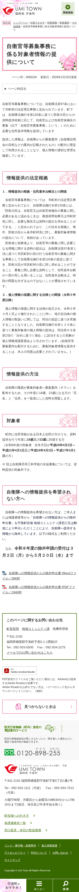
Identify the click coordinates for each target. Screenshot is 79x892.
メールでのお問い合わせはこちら (30, 652)
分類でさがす (37, 22)
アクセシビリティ (14, 852)
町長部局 (13, 629)
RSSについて (39, 852)
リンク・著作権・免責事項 (20, 845)
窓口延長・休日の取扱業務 (22, 830)
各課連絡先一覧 (15, 823)
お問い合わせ (60, 852)
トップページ (20, 22)
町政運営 (64, 22)
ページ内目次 (17, 88)
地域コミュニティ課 (36, 629)
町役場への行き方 (16, 815)
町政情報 (52, 22)
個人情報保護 (49, 845)
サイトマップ (12, 860)
